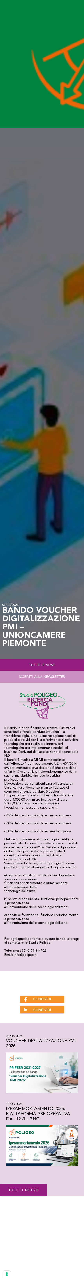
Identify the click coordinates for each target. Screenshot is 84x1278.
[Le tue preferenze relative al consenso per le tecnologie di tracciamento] (7, 1274)
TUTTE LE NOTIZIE (23, 1190)
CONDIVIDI (42, 999)
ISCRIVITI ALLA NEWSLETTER (42, 677)
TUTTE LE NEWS (42, 665)
